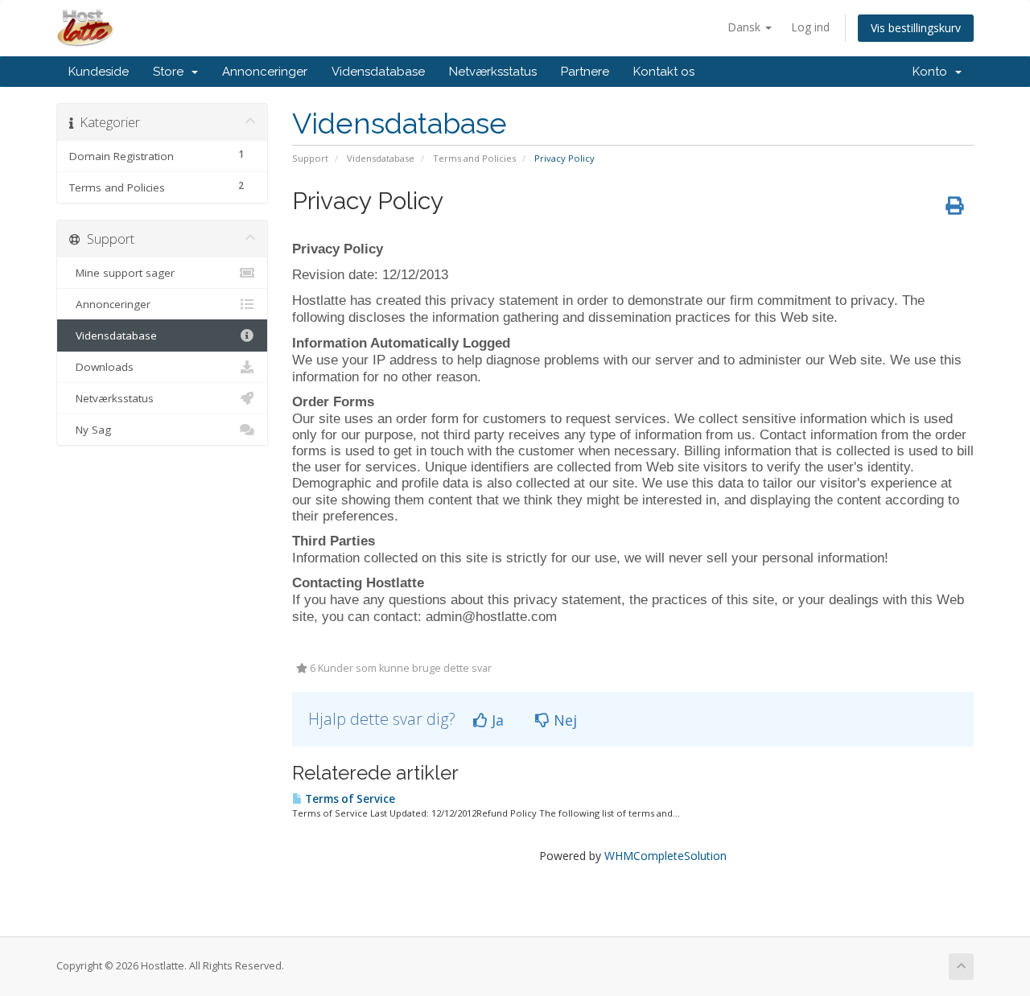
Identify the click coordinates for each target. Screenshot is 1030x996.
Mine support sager (122, 272)
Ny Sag (90, 429)
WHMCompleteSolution (665, 855)
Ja (496, 720)
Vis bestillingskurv (916, 27)
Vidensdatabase (378, 71)
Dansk (745, 27)
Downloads (101, 367)
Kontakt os (663, 71)
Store (171, 71)
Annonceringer (264, 71)
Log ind (810, 27)
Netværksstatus (493, 71)
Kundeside (98, 71)
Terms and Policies (474, 158)
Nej (563, 720)
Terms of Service (349, 799)
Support (310, 158)
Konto (933, 71)
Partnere (585, 71)
